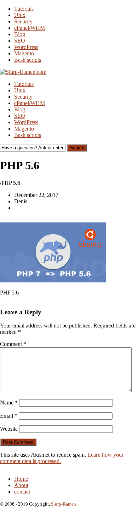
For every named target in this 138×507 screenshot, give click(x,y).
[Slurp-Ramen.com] (23, 72)
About (21, 485)
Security (23, 21)
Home (21, 479)
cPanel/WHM (29, 28)
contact (22, 492)
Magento (24, 53)
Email (8, 416)
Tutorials (24, 9)
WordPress (26, 47)
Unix (19, 15)
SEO (19, 41)
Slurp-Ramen (63, 504)
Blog (19, 34)
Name (9, 402)
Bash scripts (27, 60)
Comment (13, 344)
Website (9, 429)
